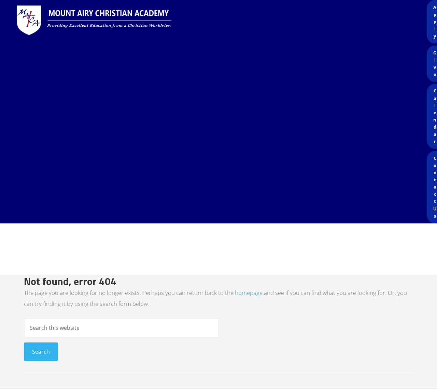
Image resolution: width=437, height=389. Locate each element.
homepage (249, 293)
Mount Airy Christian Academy (220, 20)
